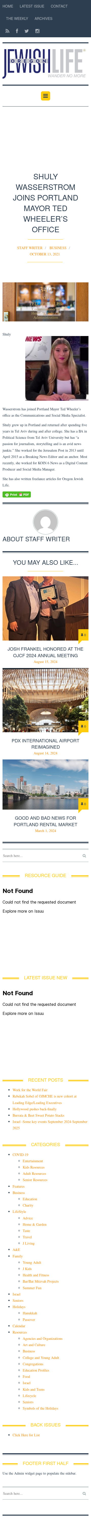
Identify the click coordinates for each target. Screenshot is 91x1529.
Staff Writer (29, 247)
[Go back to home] (45, 61)
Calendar (19, 1325)
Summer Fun (32, 1287)
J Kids (27, 1268)
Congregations (33, 1363)
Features (19, 1186)
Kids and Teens (33, 1389)
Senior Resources (35, 1179)
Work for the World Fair (30, 1089)
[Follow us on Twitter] (26, 31)
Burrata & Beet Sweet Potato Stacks (38, 1115)
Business (58, 247)
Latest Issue (32, 6)
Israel (16, 1294)
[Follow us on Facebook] (17, 31)
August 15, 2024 (45, 661)
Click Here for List (26, 1435)
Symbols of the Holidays (40, 1408)
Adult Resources (34, 1173)
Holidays (19, 1306)
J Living (29, 1243)
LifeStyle (19, 1211)
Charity (28, 1205)
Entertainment (33, 1160)
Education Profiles (36, 1370)
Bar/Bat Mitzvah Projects (41, 1281)
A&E (16, 1249)
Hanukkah (30, 1313)
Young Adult (32, 1262)
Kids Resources (33, 1167)
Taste (26, 1230)
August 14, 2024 (45, 753)
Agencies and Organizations (42, 1338)
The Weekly (17, 18)
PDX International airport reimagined (45, 743)
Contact (59, 6)
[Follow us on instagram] (35, 31)
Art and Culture (34, 1344)
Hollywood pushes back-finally (35, 1109)
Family (18, 1256)
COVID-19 (20, 1154)
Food (26, 1376)
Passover (29, 1319)
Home (8, 6)
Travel (27, 1237)
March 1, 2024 (45, 830)
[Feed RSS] (7, 31)
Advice (28, 1218)
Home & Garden (35, 1224)
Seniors (18, 1300)
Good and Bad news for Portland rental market (45, 820)
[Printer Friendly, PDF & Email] (45, 494)
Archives (43, 18)
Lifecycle (29, 1395)
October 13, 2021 (45, 254)
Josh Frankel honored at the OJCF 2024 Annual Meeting (45, 651)
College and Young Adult (41, 1357)
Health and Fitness (36, 1275)
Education (30, 1198)
